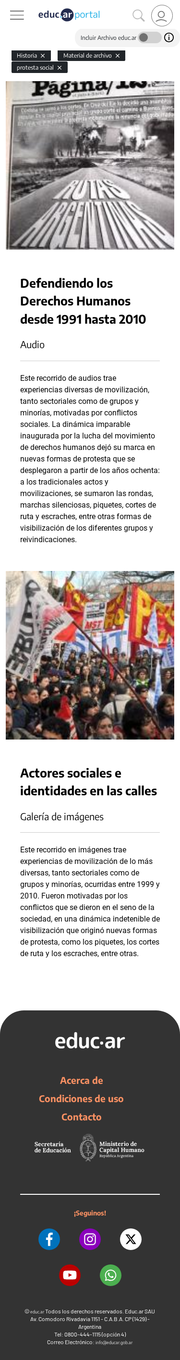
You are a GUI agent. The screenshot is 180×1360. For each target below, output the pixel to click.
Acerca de (81, 1080)
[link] (162, 15)
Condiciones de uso (81, 1098)
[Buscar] (138, 15)
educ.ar (37, 1311)
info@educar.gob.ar (114, 1342)
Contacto (81, 1116)
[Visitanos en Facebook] (49, 1239)
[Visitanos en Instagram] (90, 1239)
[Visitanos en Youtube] (70, 1275)
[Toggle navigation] (8, 5)
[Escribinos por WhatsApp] (111, 1275)
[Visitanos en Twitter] (131, 1239)
